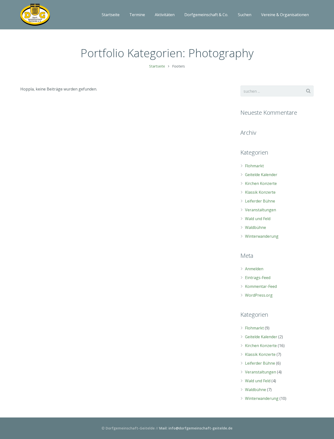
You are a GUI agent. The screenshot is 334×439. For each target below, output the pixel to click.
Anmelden (254, 268)
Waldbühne (255, 227)
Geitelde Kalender (261, 174)
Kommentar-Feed (261, 286)
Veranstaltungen (260, 210)
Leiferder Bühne (260, 201)
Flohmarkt (254, 166)
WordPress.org (259, 295)
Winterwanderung (261, 236)
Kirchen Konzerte (261, 183)
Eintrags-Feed (257, 277)
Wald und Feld (257, 218)
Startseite (157, 66)
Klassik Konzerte (260, 192)
